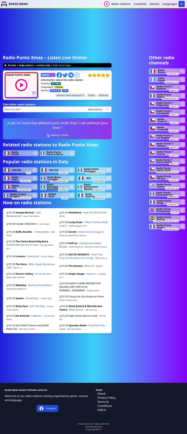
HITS (65, 90)
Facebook (103, 95)
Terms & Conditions (104, 404)
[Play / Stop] (106, 4)
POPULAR (55, 90)
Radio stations (121, 4)
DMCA (101, 410)
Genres (154, 4)
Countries (140, 4)
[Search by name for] (57, 109)
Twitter (91, 95)
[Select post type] (97, 109)
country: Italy (43, 65)
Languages (169, 4)
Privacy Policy (106, 398)
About (101, 394)
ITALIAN (58, 87)
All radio (12, 65)
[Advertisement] (93, 28)
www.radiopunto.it (75, 95)
